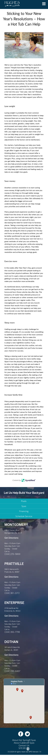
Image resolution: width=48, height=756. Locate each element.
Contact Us (24, 745)
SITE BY (22, 748)
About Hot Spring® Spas (24, 740)
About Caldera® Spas (24, 742)
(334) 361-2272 (12, 593)
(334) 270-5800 (12, 554)
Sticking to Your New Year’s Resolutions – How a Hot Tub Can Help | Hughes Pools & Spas (12, 4)
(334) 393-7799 (12, 632)
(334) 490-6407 (12, 671)
